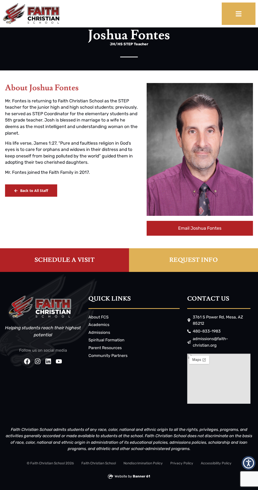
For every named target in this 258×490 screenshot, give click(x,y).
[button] (248, 463)
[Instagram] (38, 361)
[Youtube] (59, 361)
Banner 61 (141, 476)
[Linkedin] (48, 361)
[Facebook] (27, 361)
